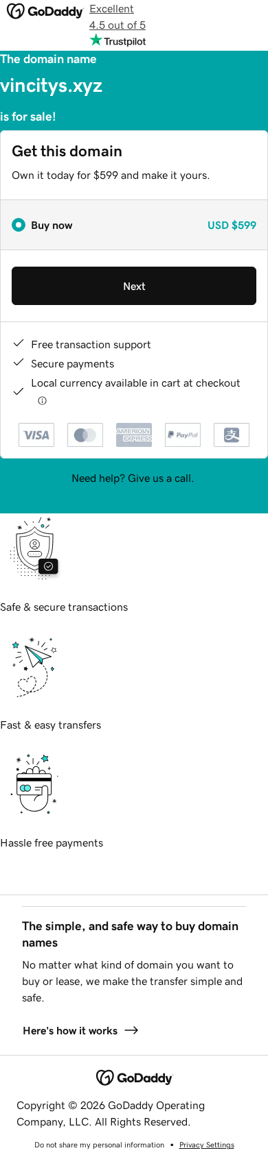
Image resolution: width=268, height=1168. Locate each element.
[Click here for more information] (42, 400)
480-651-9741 (134, 494)
